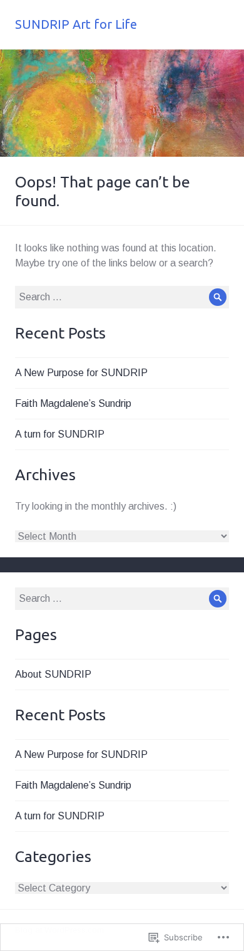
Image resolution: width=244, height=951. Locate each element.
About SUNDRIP (53, 674)
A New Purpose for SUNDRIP (81, 372)
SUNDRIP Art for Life (76, 24)
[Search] (217, 297)
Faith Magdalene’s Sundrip (73, 403)
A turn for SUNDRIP (59, 434)
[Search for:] (122, 297)
